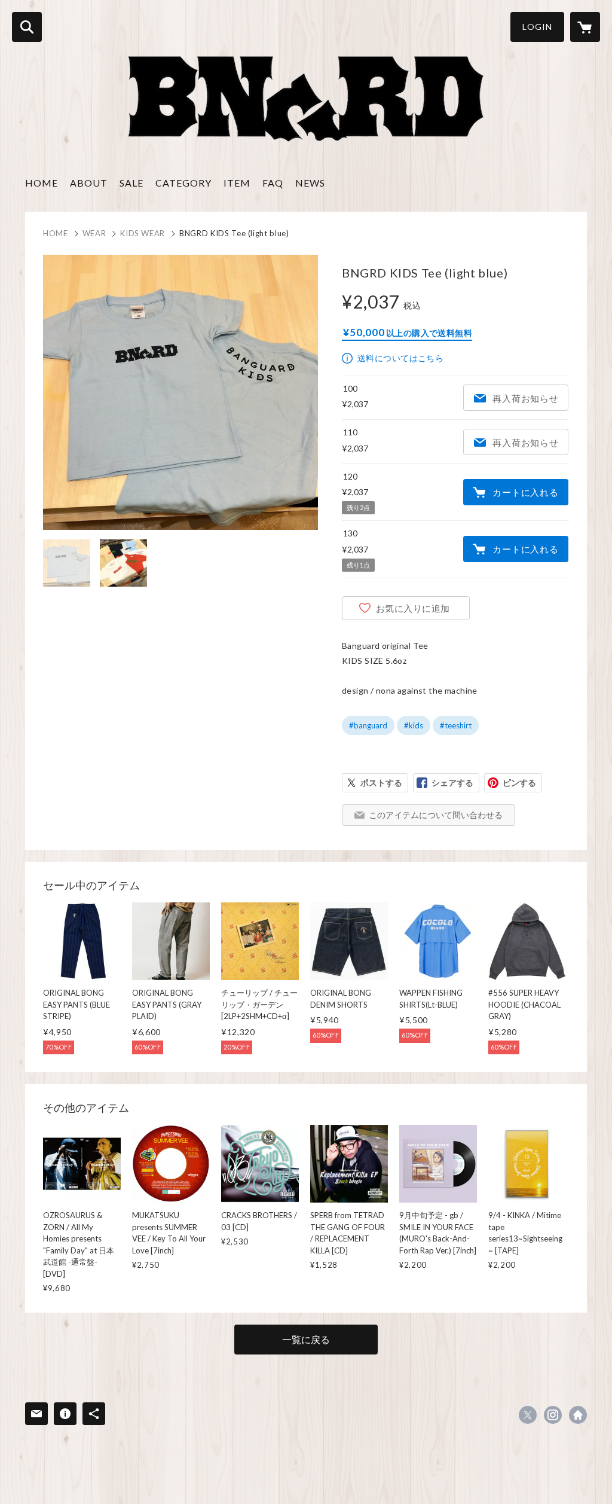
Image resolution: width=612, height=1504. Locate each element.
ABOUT (89, 182)
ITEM (237, 182)
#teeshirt (456, 725)
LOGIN (537, 27)
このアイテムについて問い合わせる (436, 815)
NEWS (310, 182)
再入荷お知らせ (525, 398)
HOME (41, 182)
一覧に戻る (306, 1339)
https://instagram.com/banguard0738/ (553, 1415)
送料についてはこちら (400, 358)
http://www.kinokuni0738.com (578, 1415)
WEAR (94, 233)
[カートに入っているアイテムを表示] (585, 27)
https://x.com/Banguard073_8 (528, 1415)
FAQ (272, 182)
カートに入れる (525, 492)
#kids (413, 725)
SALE (131, 182)
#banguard (368, 725)
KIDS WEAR (142, 233)
